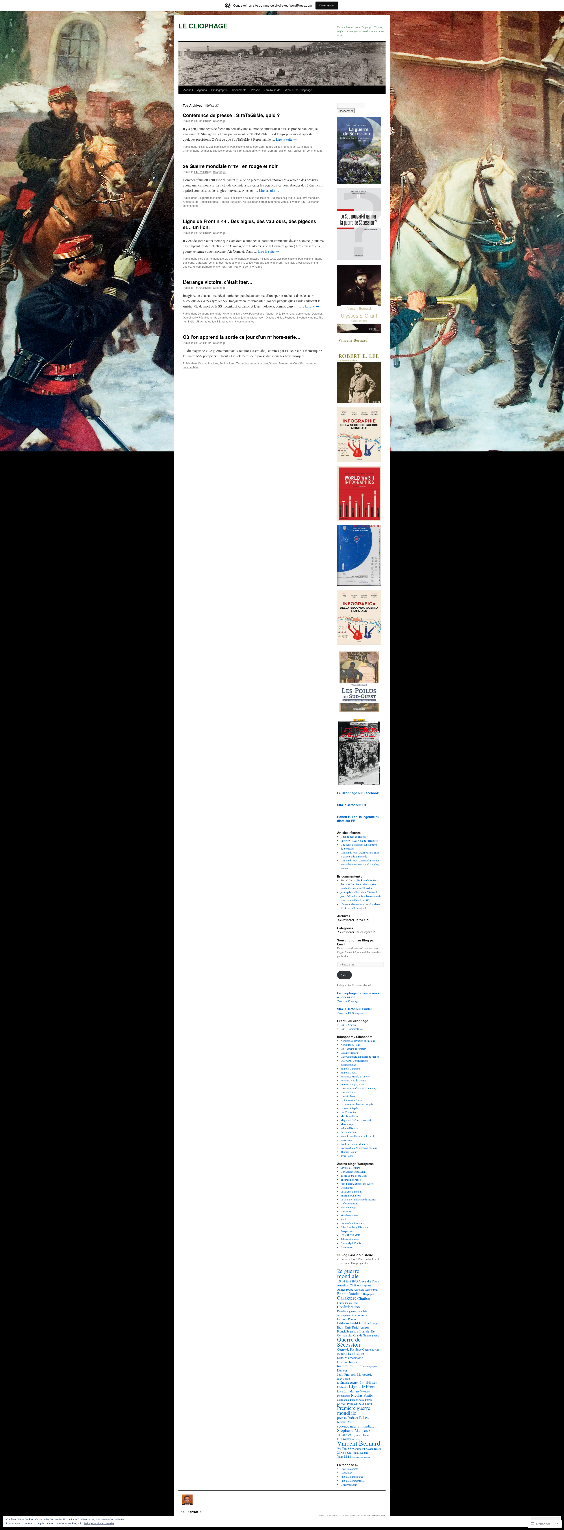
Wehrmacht (358, 1448)
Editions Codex (349, 1072)
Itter (216, 317)
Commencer (327, 5)
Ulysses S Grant (360, 1435)
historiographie (370, 1366)
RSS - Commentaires (352, 1029)
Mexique (365, 1391)
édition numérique (285, 146)
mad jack (289, 262)
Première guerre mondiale (353, 1410)
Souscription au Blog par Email (356, 942)
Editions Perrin (346, 1319)
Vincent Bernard (268, 150)
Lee (374, 1382)
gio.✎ (344, 1219)
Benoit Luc (288, 313)
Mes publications (218, 146)
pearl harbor (259, 201)
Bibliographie (219, 90)
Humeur (342, 1370)
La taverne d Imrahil (351, 1191)
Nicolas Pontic (362, 1395)
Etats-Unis (344, 1327)
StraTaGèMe (272, 90)
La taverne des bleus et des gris (357, 1104)
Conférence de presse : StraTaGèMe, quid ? (231, 115)
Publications (237, 146)
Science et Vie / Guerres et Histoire (359, 1148)
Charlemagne (191, 150)
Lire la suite (286, 139)
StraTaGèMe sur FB (351, 805)
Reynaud (289, 317)
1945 (277, 313)
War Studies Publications (354, 1171)
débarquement (345, 1315)
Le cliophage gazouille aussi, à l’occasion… (359, 995)
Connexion (346, 1472)
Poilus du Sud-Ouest (359, 1404)
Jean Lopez (343, 1378)
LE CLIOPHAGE (203, 25)
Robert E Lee (358, 1417)
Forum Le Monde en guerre (355, 1076)
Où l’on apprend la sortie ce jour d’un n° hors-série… (242, 337)
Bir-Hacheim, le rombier (353, 1048)
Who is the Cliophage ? (299, 90)
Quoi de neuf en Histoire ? (354, 836)
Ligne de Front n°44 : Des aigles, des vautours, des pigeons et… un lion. (249, 224)
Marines (354, 1391)
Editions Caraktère (350, 1068)
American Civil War (349, 1285)
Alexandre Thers (368, 1281)
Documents (239, 90)
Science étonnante (350, 1239)
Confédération (348, 1306)
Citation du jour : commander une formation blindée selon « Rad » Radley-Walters (360, 864)
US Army (201, 321)
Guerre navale (370, 1349)
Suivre (344, 975)
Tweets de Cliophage (348, 1001)
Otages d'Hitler (274, 317)
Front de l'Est (367, 1331)
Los (346, 1391)
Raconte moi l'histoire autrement (357, 1136)
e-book (227, 150)
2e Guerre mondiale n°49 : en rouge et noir (230, 166)
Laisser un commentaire (308, 150)
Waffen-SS (285, 150)
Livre (340, 1391)
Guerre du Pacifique (349, 1349)
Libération (258, 317)
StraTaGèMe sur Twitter (354, 1009)
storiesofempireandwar (352, 1223)
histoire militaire (350, 1365)
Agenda (202, 90)
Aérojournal (371, 1289)
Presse (255, 90)
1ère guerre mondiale (211, 258)
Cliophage (219, 121)
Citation (363, 1298)
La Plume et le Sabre (351, 1100)
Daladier (317, 313)
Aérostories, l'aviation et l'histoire (358, 1040)
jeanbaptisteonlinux (351, 892)
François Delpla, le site (352, 1084)
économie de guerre (361, 1456)
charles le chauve (211, 150)
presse (300, 262)
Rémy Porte (345, 1421)
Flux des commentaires (353, 1480)
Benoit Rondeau (209, 201)
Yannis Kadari (360, 1452)
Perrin (368, 1399)
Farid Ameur (360, 1327)
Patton (361, 1399)
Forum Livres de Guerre (353, 1080)
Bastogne (188, 262)
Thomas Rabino (349, 1152)
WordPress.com (349, 1484)
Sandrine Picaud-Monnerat (355, 1144)
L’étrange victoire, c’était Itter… (217, 282)
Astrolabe (359, 1289)
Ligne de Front (273, 262)
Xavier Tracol (373, 1448)
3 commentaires (252, 266)
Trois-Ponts (347, 1155)
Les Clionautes (348, 1112)
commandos (216, 262)
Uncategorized (255, 146)
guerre (375, 1335)
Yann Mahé (234, 266)
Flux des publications (352, 1476)
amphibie (366, 1285)
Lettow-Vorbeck (254, 262)
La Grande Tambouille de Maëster (358, 1199)
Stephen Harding (307, 317)
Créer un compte (349, 1468)
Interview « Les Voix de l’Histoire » (360, 840)
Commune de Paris (347, 1303)
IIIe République (203, 317)
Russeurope (347, 1140)
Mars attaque (347, 1124)
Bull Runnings (348, 1207)
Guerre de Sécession (349, 1341)
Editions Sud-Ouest (351, 1322)
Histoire (202, 146)
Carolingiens (304, 146)
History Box (347, 1211)
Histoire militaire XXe (235, 197)
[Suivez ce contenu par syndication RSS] (338, 1255)
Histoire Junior (348, 1092)
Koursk (247, 201)
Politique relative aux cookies (99, 1523)
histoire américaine (350, 1357)
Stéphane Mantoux (279, 201)
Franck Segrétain (231, 201)
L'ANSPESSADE (350, 1235)
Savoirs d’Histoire (350, 1167)
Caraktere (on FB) (350, 1052)
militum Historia (349, 1128)
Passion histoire (349, 1132)
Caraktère (202, 262)
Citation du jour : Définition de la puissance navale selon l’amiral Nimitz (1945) (361, 896)
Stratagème (250, 150)
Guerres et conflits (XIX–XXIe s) (358, 1088)
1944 (348, 1281)
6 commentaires (244, 321)
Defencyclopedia (349, 1203)
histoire (237, 150)
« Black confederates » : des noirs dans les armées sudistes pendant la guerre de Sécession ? (360, 884)
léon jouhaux (243, 317)
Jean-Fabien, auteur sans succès (357, 1183)
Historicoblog (348, 1096)
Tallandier (344, 1434)
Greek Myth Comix (351, 1243)
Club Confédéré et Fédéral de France (360, 1056)
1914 (341, 1281)
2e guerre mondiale (209, 197)
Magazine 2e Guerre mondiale (356, 1120)
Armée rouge (191, 201)
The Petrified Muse (351, 1179)
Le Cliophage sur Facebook (358, 793)
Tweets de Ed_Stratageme (350, 1013)
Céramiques (347, 1187)
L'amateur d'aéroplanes (352, 904)
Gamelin (188, 317)
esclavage (372, 1323)
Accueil (188, 90)
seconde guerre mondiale (356, 1426)
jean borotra (226, 317)
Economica (360, 1315)
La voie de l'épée (349, 1108)
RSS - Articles (348, 1025)
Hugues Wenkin (234, 262)
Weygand (227, 321)
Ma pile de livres (349, 1116)
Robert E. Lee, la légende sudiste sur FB (358, 818)
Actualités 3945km (350, 1044)
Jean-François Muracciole (354, 1374)
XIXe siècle (344, 1452)
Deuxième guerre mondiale (352, 1311)
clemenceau (303, 313)
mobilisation (343, 1395)
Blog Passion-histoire (356, 1255)
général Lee (345, 1353)
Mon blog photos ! (350, 1215)
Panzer (354, 1399)
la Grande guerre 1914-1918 (354, 1382)
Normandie (343, 1399)
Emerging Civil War (351, 1195)
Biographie (369, 1294)
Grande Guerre (362, 1335)
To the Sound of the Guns (354, 1175)
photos (341, 1403)
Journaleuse (347, 1247)
